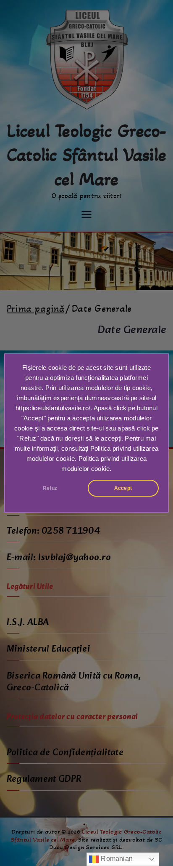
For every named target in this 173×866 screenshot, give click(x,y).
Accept (123, 488)
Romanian (116, 858)
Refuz (50, 488)
